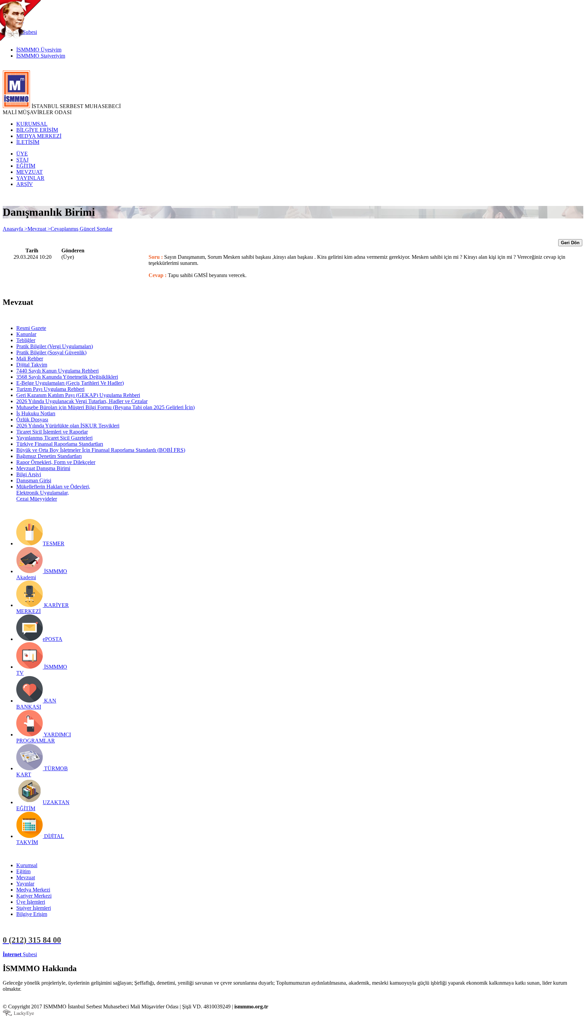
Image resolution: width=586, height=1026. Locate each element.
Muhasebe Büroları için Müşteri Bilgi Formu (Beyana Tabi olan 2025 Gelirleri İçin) (105, 407)
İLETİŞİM (27, 142)
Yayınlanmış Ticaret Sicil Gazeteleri (54, 438)
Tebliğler (25, 340)
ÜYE (22, 153)
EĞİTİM (25, 166)
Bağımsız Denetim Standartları (49, 456)
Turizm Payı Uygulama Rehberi (50, 389)
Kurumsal (26, 865)
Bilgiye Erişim (31, 914)
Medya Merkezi (33, 890)
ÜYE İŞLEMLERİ (59, 954)
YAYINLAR (30, 178)
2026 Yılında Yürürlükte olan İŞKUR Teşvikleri (67, 425)
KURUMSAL (31, 124)
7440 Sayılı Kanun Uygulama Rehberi (57, 371)
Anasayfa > (15, 229)
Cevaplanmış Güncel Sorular (81, 229)
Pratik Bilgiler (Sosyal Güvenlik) (51, 352)
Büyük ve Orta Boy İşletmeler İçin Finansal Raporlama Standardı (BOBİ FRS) (100, 450)
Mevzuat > (39, 229)
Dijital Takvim (31, 365)
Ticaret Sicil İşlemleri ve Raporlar (52, 432)
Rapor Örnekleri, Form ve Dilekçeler (55, 462)
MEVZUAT (29, 172)
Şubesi (20, 954)
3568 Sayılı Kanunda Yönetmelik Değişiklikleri (67, 377)
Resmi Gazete (31, 328)
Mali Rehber (29, 358)
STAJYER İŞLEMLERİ (107, 954)
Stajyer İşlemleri (33, 908)
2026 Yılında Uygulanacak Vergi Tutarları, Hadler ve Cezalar (82, 401)
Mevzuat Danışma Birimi (43, 468)
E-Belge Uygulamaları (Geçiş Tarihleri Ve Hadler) (70, 383)
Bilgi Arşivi (28, 474)
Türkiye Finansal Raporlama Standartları (59, 444)
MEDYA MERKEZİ (38, 136)
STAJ (22, 160)
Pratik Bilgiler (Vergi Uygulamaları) (54, 346)
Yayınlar (25, 883)
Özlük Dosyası (32, 419)
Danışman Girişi (33, 480)
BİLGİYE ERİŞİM (37, 130)
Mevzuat (25, 877)
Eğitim (23, 871)
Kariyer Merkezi (34, 896)
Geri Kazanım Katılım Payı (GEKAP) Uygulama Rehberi (78, 395)
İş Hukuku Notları (35, 413)
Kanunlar (26, 334)
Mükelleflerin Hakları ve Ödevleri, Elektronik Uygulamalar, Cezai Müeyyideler (53, 493)
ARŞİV (24, 184)
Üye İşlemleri (30, 902)
